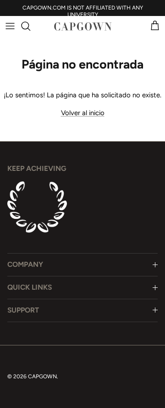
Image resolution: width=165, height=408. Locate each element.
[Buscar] (30, 26)
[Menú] (10, 26)
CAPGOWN (42, 376)
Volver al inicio (82, 113)
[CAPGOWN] (82, 26)
